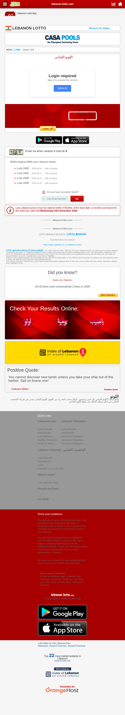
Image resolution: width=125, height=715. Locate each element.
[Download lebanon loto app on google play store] (49, 143)
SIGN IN (62, 88)
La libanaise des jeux (14, 252)
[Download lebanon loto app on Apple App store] (76, 143)
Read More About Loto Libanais (62, 240)
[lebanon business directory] (62, 352)
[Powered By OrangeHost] (62, 693)
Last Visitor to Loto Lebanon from (61, 644)
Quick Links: (44, 415)
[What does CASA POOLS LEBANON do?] (62, 39)
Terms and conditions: (50, 514)
